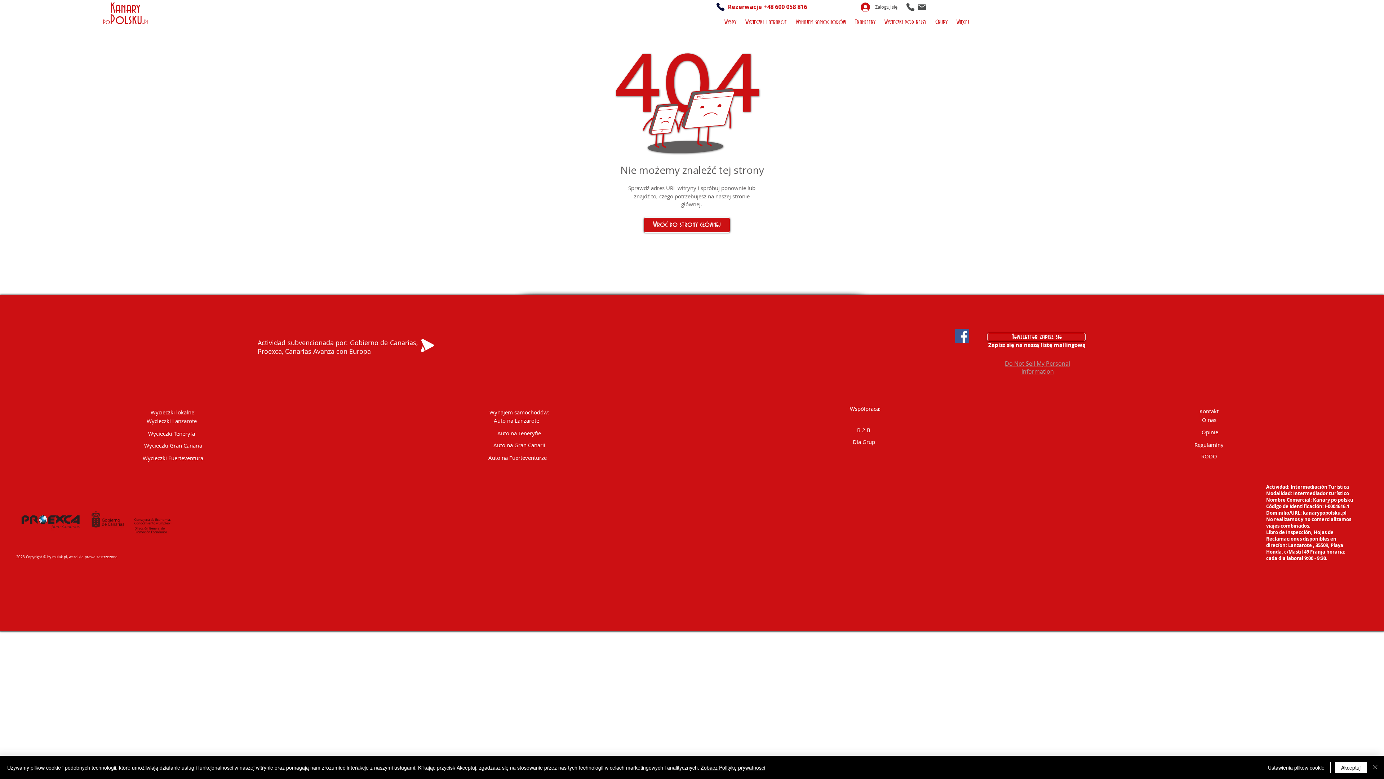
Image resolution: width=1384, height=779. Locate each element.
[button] (731, 21)
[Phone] (910, 7)
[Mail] (922, 7)
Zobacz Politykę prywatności (733, 767)
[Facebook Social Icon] (962, 336)
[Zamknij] (1375, 767)
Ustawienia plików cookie (1296, 767)
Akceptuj (1351, 767)
